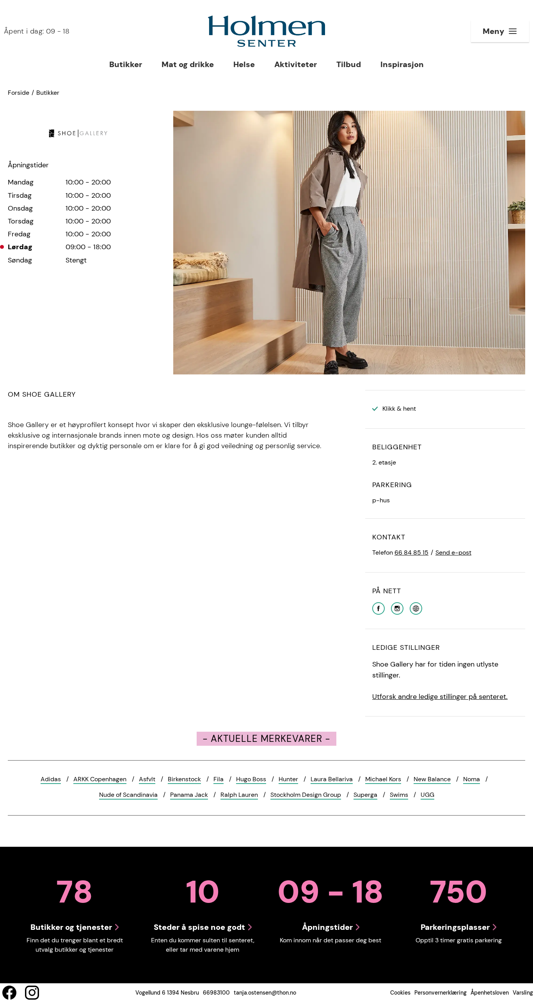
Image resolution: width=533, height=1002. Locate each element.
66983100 (216, 992)
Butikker (47, 93)
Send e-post (453, 552)
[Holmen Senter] (266, 31)
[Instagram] (397, 608)
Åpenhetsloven (490, 992)
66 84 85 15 (411, 552)
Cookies (400, 992)
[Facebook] (378, 608)
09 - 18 (36, 31)
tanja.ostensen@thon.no (265, 992)
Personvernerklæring (440, 992)
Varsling (523, 992)
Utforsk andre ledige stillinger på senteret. (440, 696)
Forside (18, 93)
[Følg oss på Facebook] (9, 992)
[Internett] (416, 608)
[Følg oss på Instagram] (32, 992)
